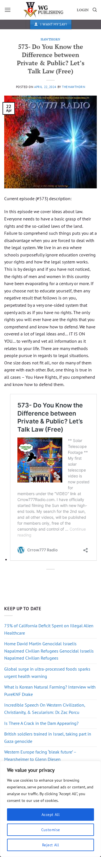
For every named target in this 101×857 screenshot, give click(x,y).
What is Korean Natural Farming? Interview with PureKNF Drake (50, 690)
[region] (50, 809)
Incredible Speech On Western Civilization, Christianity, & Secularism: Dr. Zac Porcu (44, 708)
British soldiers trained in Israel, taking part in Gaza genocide (47, 737)
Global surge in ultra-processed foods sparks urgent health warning (47, 672)
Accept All (50, 814)
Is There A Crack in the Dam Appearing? (41, 723)
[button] (7, 10)
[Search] (95, 9)
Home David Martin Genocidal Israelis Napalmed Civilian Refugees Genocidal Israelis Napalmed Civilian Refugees (49, 651)
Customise (50, 829)
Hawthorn (50, 39)
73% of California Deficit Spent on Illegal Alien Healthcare (48, 629)
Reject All (50, 844)
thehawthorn (73, 87)
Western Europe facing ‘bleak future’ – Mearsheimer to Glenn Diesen (40, 755)
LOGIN (83, 10)
